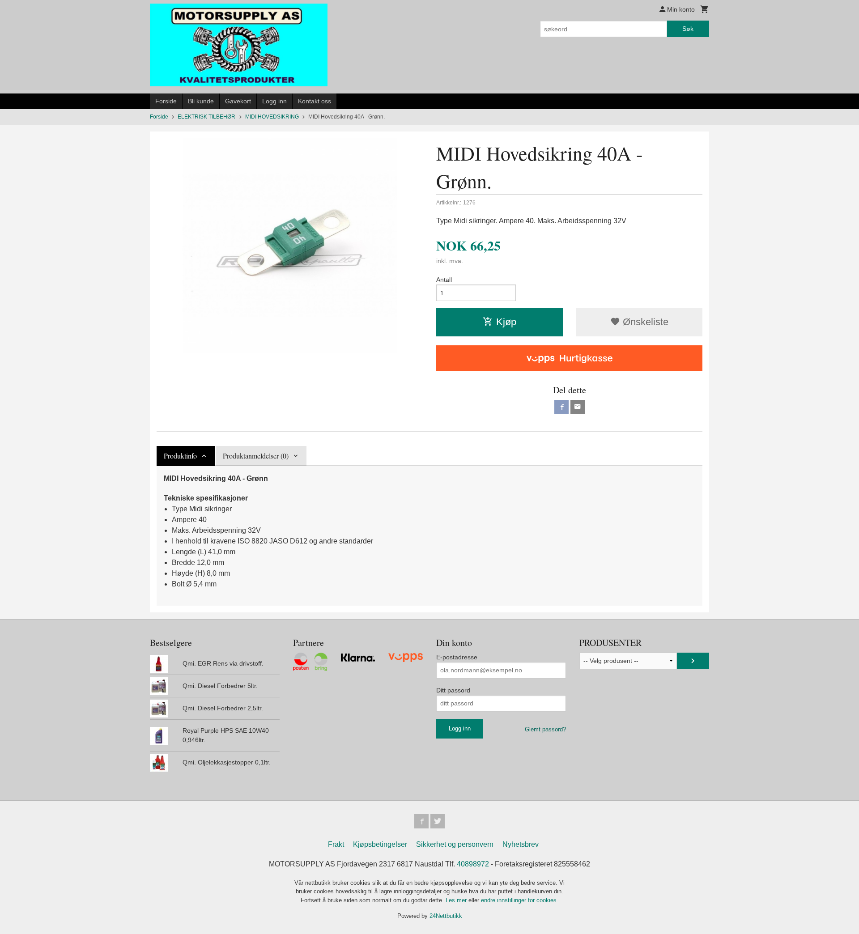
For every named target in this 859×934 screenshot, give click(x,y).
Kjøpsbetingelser (380, 844)
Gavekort (238, 101)
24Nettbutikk (446, 916)
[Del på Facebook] (561, 407)
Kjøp (506, 321)
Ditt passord (453, 690)
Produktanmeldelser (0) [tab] (256, 455)
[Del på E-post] (577, 407)
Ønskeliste (644, 321)
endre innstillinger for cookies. (519, 900)
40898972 (473, 864)
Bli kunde (201, 101)
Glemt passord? (545, 729)
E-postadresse (456, 657)
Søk (687, 28)
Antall (444, 279)
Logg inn (274, 101)
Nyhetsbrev (520, 844)
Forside (166, 101)
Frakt (336, 844)
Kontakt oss (314, 101)
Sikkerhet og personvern (454, 844)
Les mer (457, 900)
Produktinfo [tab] (180, 455)
